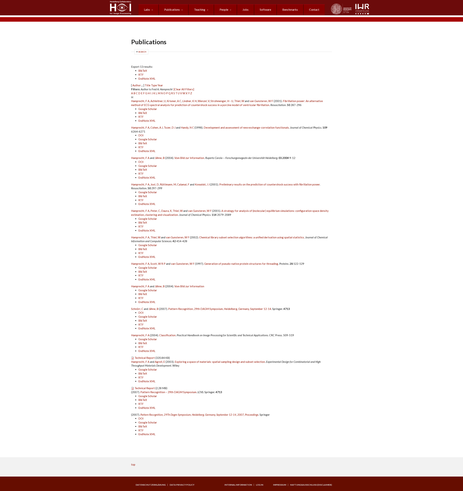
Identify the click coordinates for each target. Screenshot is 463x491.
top (133, 464)
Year (160, 85)
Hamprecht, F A (140, 101)
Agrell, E (160, 361)
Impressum (279, 485)
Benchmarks (290, 9)
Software (265, 9)
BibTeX (142, 70)
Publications (172, 9)
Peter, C (155, 210)
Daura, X (166, 210)
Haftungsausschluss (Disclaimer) (311, 485)
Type (154, 85)
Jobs (246, 9)
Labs (147, 9)
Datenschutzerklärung (151, 485)
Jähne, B (160, 157)
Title (147, 85)
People (224, 9)
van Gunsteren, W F (261, 101)
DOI (141, 135)
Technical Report (145, 357)
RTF (141, 74)
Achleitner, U (158, 101)
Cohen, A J (156, 127)
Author (136, 85)
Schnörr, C (137, 308)
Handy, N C (187, 127)
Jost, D (154, 184)
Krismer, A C (174, 101)
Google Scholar (147, 109)
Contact (314, 9)
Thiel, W (239, 101)
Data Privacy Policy (182, 485)
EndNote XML (146, 78)
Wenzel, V (203, 101)
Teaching (199, 9)
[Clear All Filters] (184, 89)
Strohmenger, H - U (222, 101)
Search (142, 51)
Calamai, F (183, 184)
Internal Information (238, 485)
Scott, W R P (157, 263)
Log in (259, 485)
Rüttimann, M (168, 184)
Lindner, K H (189, 101)
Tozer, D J (169, 127)
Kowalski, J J (202, 184)
